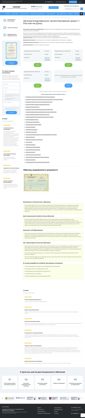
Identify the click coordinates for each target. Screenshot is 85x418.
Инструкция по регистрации (11, 20)
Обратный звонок (53, 7)
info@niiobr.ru (50, 1)
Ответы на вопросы (12, 27)
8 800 (36, 6)
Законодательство (61, 13)
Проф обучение (51, 13)
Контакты (76, 13)
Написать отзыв (31, 292)
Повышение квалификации (38, 13)
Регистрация (73, 1)
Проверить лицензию (11, 63)
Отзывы (70, 13)
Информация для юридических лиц (12, 35)
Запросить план (68, 85)
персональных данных (10, 109)
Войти (80, 1)
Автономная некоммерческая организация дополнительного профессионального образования (14, 411)
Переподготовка (24, 13)
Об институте (14, 13)
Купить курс (37, 65)
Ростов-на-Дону (62, 1)
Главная (7, 13)
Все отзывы (25, 292)
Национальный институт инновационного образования (16, 7)
